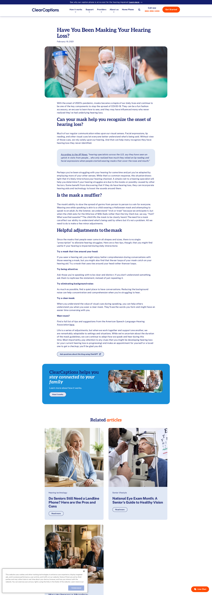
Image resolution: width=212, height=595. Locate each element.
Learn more (134, 2)
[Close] (84, 571)
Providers (101, 9)
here (72, 324)
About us (114, 9)
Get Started (171, 9)
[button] (139, 9)
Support (90, 9)
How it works (76, 9)
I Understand (76, 588)
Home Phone (128, 9)
